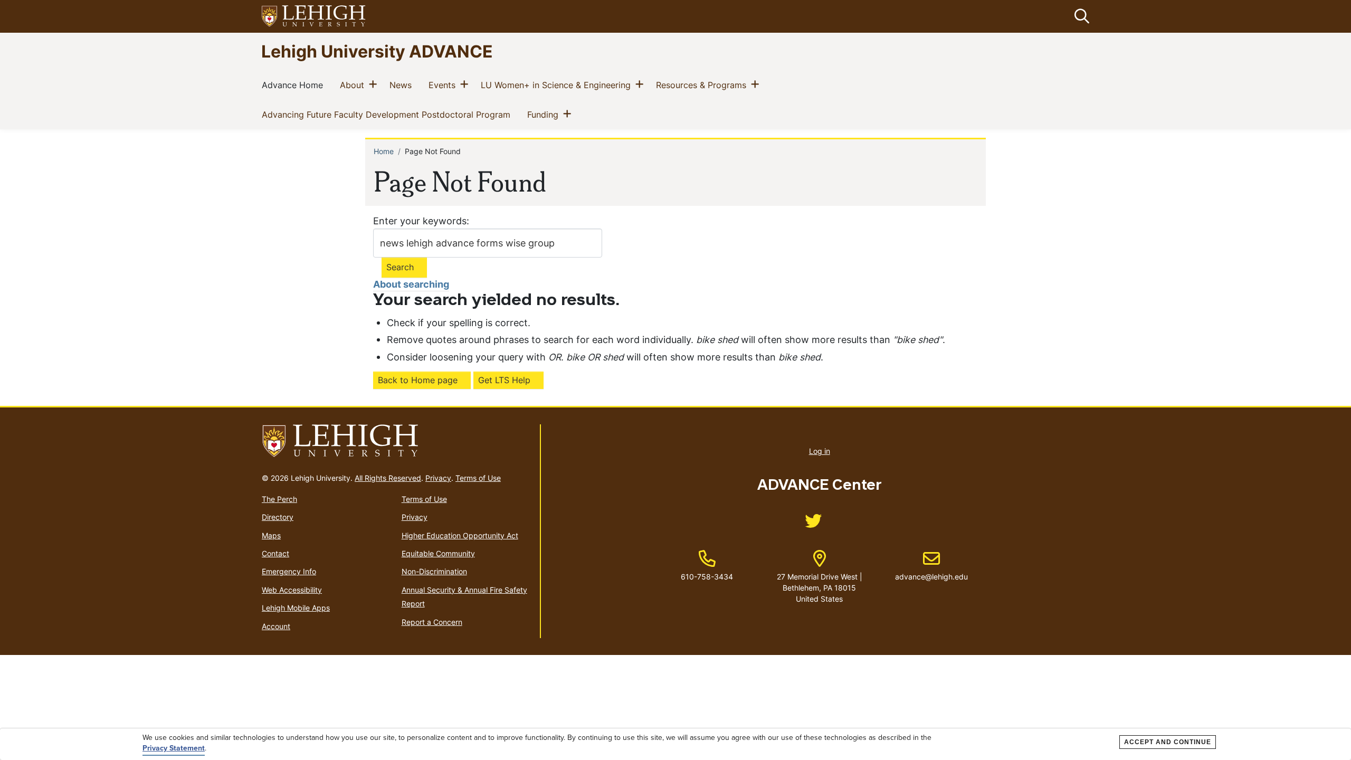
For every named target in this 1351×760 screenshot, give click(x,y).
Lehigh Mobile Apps (296, 608)
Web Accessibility (292, 590)
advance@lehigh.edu (931, 566)
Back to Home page (418, 380)
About (354, 85)
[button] (1080, 16)
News (402, 85)
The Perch (279, 499)
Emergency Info (289, 571)
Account (276, 626)
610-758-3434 (707, 577)
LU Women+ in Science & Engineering (558, 85)
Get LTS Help (504, 380)
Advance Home (294, 85)
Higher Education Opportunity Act (460, 535)
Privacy (438, 478)
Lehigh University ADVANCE (377, 51)
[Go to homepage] (396, 441)
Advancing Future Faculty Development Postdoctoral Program (388, 114)
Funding (545, 114)
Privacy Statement (173, 748)
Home (384, 151)
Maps (271, 535)
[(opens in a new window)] (314, 16)
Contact (275, 553)
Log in (819, 451)
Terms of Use (478, 478)
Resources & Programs (703, 85)
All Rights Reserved (388, 478)
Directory (277, 517)
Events (444, 85)
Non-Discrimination (434, 571)
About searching (411, 284)
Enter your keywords (420, 220)
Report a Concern (432, 622)
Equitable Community (438, 553)
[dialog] (675, 744)
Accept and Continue (1167, 742)
